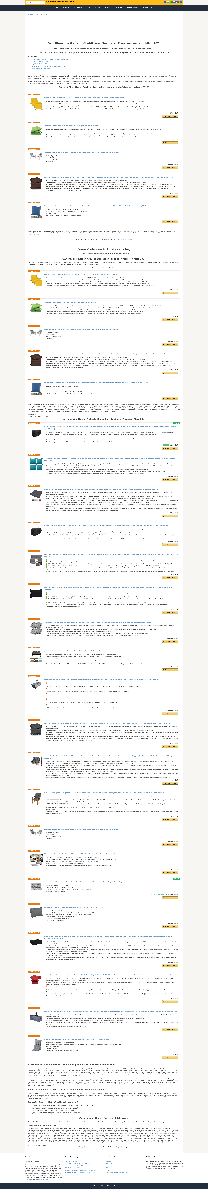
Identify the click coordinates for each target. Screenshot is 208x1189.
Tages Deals (144, 7)
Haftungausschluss (111, 1168)
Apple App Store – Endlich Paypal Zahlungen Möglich (81, 1172)
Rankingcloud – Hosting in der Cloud (117, 1172)
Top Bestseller (83, 75)
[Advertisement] (104, 28)
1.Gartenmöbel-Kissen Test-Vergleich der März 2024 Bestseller (50, 59)
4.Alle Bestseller (36, 65)
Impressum (109, 1166)
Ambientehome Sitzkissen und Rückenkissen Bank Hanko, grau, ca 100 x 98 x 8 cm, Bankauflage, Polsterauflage (83, 882)
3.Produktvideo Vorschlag (39, 63)
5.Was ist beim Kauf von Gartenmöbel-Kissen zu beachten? (49, 66)
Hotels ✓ (89, 7)
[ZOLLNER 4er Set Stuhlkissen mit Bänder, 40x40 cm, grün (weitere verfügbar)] (36, 130)
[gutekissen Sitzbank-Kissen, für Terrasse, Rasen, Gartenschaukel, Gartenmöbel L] (36, 657)
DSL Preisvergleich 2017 (72, 1168)
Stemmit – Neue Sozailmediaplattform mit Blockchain (81, 1170)
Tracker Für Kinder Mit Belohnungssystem (78, 1163)
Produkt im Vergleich (42, 1179)
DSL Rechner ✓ (119, 7)
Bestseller (104, 75)
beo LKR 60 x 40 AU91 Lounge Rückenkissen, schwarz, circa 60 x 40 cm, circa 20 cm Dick (75, 907)
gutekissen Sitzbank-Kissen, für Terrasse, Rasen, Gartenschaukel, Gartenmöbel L (72, 651)
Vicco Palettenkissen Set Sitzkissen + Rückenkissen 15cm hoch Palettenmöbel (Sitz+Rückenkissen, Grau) (81, 854)
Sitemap (108, 1161)
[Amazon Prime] (176, 164)
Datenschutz (109, 1163)
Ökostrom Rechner (71, 1161)
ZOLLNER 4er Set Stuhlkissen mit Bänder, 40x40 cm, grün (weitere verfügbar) (71, 126)
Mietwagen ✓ (98, 7)
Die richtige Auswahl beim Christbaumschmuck (79, 1166)
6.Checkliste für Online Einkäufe (41, 68)
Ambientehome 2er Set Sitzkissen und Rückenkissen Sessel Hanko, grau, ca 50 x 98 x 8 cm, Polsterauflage (81, 152)
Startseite (30, 14)
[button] (70, 7)
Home (56, 7)
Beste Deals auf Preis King (123, 239)
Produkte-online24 (154, 232)
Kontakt (108, 1170)
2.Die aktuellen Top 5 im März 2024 (42, 61)
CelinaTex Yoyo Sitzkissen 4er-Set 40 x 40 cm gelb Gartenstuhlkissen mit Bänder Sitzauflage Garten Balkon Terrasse (84, 97)
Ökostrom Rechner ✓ (132, 7)
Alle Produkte (65, 7)
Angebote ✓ (108, 7)
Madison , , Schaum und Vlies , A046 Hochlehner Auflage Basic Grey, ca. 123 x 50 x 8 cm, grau (77, 1039)
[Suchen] (152, 7)
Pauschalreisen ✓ (78, 7)
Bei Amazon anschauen (171, 116)
